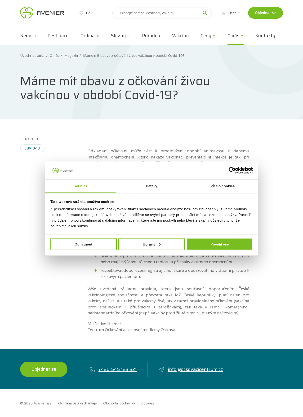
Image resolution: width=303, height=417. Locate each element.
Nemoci (28, 35)
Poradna (151, 35)
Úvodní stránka (32, 55)
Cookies (147, 403)
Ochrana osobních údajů (77, 403)
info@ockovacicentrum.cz (195, 369)
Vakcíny (180, 35)
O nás (233, 35)
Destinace (58, 35)
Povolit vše (219, 244)
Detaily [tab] (151, 186)
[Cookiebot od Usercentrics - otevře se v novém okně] (232, 170)
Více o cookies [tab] (222, 186)
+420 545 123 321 (117, 369)
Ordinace (89, 35)
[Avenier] (42, 13)
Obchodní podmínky (119, 403)
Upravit (149, 244)
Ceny (206, 35)
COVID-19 (32, 148)
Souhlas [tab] (80, 186)
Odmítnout (83, 244)
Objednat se (265, 13)
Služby (118, 35)
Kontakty (265, 35)
